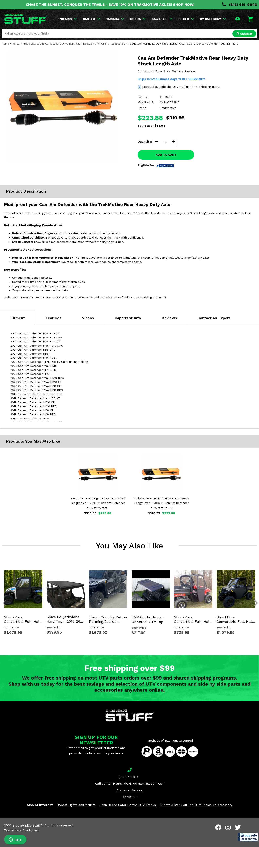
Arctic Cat (29, 43)
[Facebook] (218, 827)
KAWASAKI (160, 19)
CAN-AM (89, 19)
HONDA (135, 19)
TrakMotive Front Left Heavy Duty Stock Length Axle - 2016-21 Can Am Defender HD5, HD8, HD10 (161, 503)
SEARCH (245, 33)
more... (16, 43)
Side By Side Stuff (28, 825)
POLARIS (65, 19)
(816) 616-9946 (242, 4)
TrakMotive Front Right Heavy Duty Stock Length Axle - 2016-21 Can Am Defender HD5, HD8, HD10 (97, 503)
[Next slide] (253, 574)
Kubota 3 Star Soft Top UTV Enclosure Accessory (196, 805)
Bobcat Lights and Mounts (76, 805)
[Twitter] (238, 827)
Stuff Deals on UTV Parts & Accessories (100, 43)
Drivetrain (68, 43)
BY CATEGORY (210, 19)
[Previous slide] (2, 574)
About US (129, 797)
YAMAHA (112, 19)
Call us (184, 87)
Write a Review (183, 71)
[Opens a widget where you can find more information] (15, 840)
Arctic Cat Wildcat (48, 43)
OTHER (183, 19)
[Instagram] (228, 827)
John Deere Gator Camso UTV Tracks (128, 805)
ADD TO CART (166, 155)
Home (5, 43)
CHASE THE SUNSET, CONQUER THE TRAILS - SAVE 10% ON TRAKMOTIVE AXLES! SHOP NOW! (110, 4)
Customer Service (130, 790)
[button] (248, 837)
